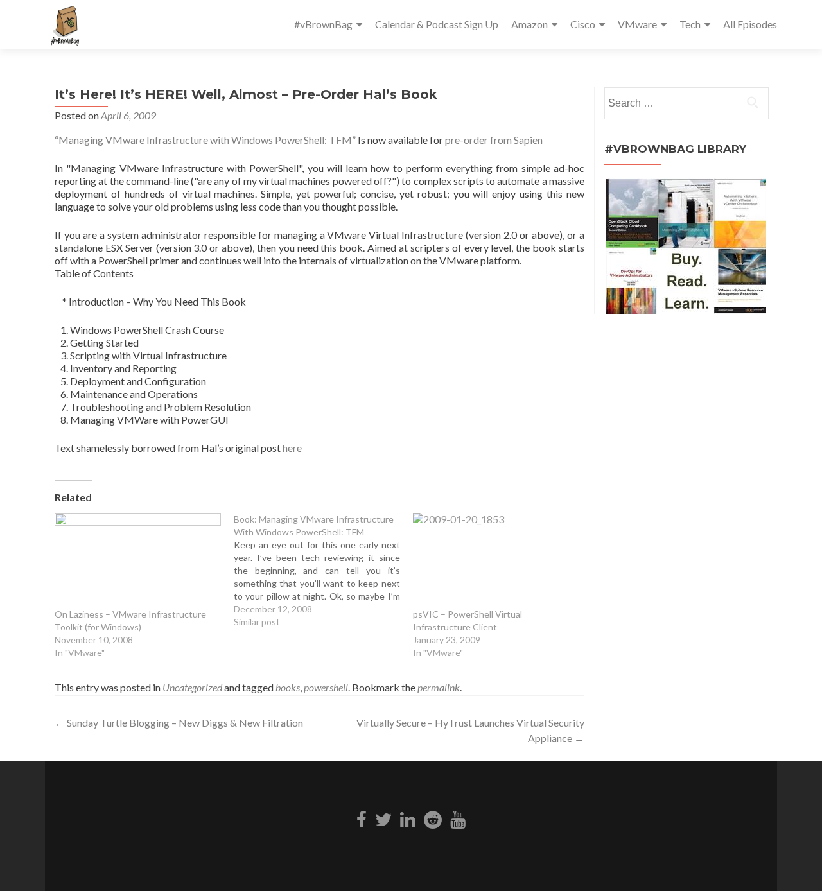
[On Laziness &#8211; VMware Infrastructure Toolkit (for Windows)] (138, 560)
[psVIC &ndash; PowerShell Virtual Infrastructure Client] (496, 560)
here (292, 448)
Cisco (582, 24)
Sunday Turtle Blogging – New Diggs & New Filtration (179, 722)
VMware (637, 24)
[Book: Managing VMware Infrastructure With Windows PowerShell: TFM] (323, 570)
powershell (326, 687)
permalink (438, 687)
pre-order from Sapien (494, 140)
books (287, 687)
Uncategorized (192, 687)
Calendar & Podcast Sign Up (436, 24)
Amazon (529, 24)
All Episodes (750, 24)
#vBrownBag (323, 24)
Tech (690, 24)
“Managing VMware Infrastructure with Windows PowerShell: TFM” (205, 140)
